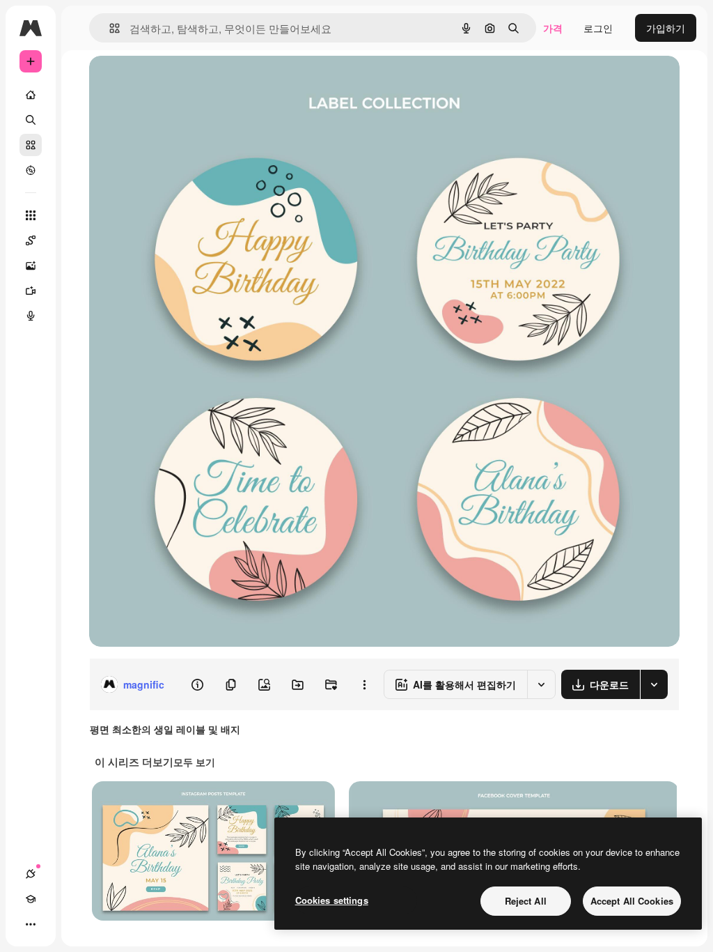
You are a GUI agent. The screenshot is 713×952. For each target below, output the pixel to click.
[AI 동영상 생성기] (30, 290)
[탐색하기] (30, 170)
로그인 (598, 28)
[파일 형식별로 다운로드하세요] (654, 684)
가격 (553, 28)
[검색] (30, 120)
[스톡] (30, 145)
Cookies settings (331, 900)
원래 (169, 82)
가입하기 (665, 28)
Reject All (526, 900)
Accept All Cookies (631, 900)
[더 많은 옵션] (364, 684)
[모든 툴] (30, 215)
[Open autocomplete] (109, 28)
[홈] (30, 95)
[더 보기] (30, 924)
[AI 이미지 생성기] (30, 265)
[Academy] (30, 899)
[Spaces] (30, 240)
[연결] (30, 874)
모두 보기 (194, 762)
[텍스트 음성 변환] (30, 316)
